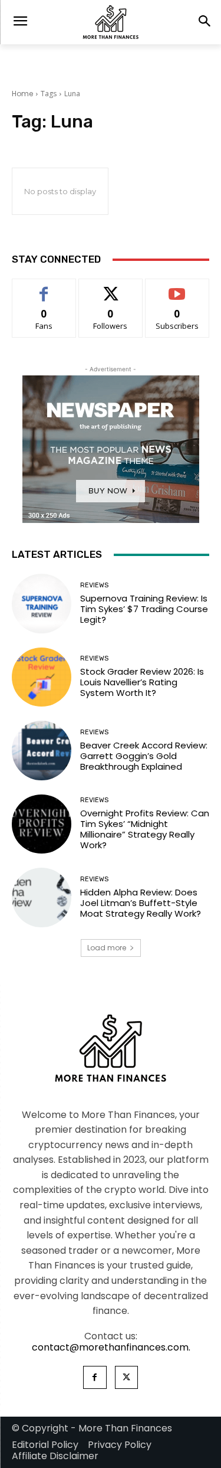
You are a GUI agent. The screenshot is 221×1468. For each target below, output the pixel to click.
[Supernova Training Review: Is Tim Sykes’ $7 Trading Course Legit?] (41, 603)
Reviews (94, 585)
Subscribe (177, 288)
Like (44, 288)
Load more (106, 948)
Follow (110, 288)
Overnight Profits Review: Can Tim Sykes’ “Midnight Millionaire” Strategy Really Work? (144, 829)
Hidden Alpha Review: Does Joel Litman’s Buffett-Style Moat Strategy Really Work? (140, 903)
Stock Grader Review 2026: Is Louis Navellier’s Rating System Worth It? (142, 682)
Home (22, 94)
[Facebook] (94, 1377)
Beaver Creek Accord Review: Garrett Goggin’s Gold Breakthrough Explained (143, 756)
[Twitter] (126, 1377)
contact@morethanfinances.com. (111, 1347)
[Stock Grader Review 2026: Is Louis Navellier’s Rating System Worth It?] (41, 677)
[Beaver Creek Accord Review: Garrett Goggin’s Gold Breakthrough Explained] (41, 750)
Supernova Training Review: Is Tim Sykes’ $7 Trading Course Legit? (144, 609)
